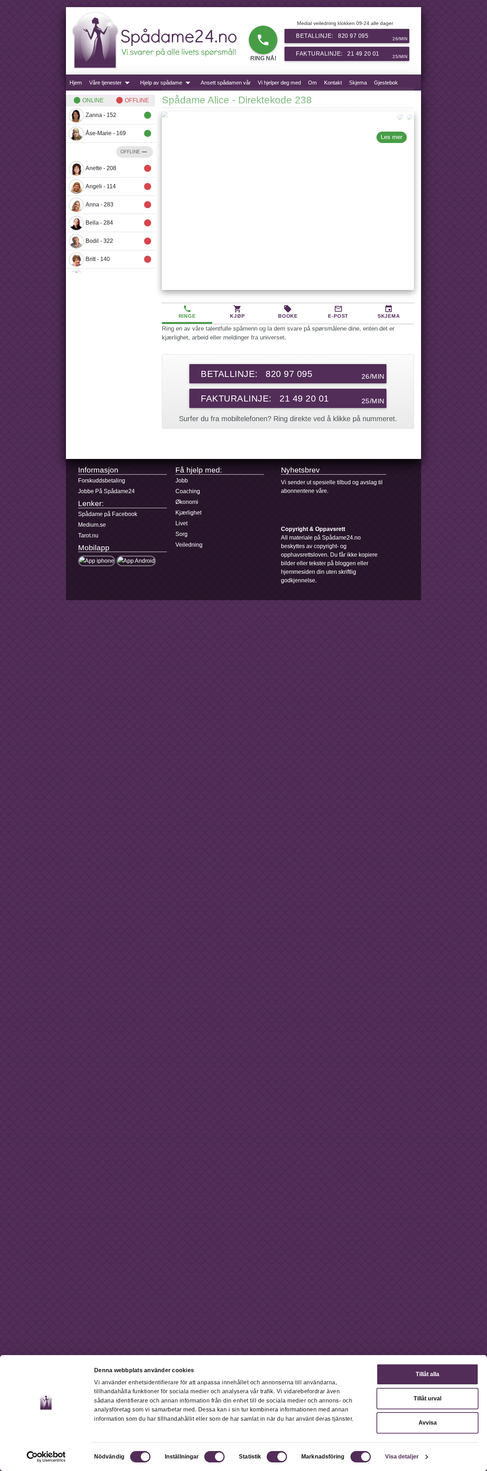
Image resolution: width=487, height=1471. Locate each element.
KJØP (237, 312)
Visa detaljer (402, 1457)
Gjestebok (386, 83)
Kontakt (333, 83)
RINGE (187, 312)
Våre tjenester (111, 82)
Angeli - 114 (119, 186)
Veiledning (189, 545)
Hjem (76, 83)
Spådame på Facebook (107, 514)
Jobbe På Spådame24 (106, 491)
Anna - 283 (119, 204)
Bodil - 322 (119, 241)
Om (312, 83)
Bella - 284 (119, 223)
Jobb (181, 480)
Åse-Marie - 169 (119, 133)
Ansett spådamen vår (226, 83)
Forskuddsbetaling (101, 480)
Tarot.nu (88, 535)
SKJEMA (389, 312)
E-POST (338, 312)
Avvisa (428, 1423)
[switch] (214, 1456)
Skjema (358, 83)
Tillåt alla (427, 1374)
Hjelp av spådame (167, 82)
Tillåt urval (427, 1398)
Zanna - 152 (119, 115)
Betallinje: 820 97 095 (351, 37)
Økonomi (186, 502)
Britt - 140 (119, 259)
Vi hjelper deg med (279, 83)
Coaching (187, 491)
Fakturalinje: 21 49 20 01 (351, 55)
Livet (181, 523)
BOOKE (288, 312)
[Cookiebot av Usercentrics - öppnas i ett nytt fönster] (46, 1456)
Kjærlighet (188, 513)
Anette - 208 (119, 168)
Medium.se (92, 525)
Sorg (181, 534)
